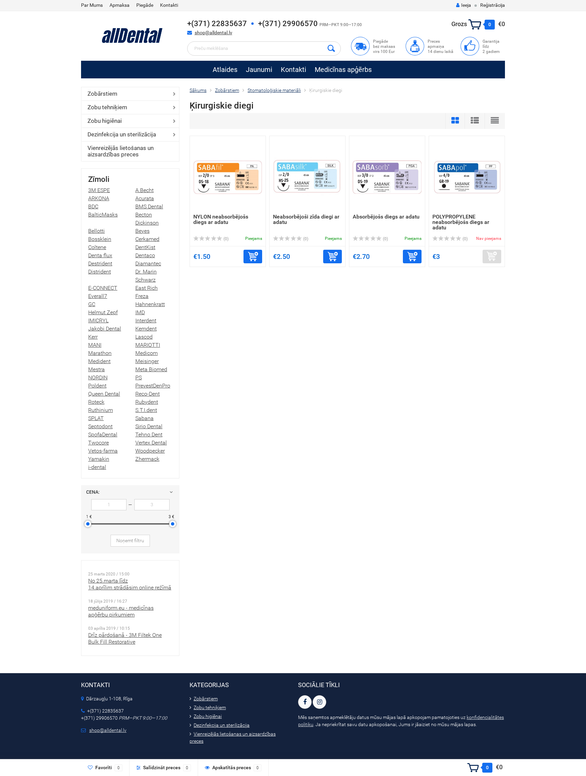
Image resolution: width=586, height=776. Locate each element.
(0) (225, 238)
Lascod (144, 337)
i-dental (97, 467)
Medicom (146, 353)
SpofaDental (102, 434)
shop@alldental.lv (213, 32)
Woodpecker (150, 451)
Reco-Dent (147, 394)
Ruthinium (100, 410)
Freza (142, 296)
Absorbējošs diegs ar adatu (386, 216)
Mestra (96, 369)
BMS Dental (149, 206)
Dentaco (145, 255)
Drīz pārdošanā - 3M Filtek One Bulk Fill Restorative (125, 638)
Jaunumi (259, 69)
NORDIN (98, 377)
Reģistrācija (492, 5)
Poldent (97, 385)
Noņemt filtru (130, 540)
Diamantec (148, 263)
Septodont (100, 426)
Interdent (145, 320)
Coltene (97, 247)
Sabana (144, 418)
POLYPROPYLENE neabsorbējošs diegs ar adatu (460, 222)
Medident (99, 361)
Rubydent (146, 402)
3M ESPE (99, 190)
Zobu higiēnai (104, 120)
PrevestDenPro (152, 385)
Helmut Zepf (103, 312)
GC (91, 304)
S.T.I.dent (146, 410)
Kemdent (146, 328)
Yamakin (98, 459)
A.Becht (144, 190)
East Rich (146, 288)
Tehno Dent (148, 434)
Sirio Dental (148, 426)
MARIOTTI (147, 345)
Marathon (100, 353)
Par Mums (92, 5)
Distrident (99, 271)
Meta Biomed (151, 369)
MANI (94, 345)
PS (138, 377)
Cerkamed (147, 239)
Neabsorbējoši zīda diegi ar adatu (306, 219)
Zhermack (147, 459)
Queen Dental (104, 394)
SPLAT (96, 418)
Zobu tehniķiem (107, 107)
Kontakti (169, 5)
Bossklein (99, 239)
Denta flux (100, 255)
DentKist (145, 247)
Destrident (100, 263)
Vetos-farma (103, 451)
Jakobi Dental (104, 328)
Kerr (93, 337)
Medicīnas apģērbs (343, 69)
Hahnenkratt (150, 304)
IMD (140, 312)
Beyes (142, 231)
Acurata (144, 198)
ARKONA (98, 198)
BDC (93, 206)
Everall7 (97, 296)
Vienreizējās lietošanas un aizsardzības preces (120, 151)
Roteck (96, 402)
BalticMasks (103, 214)
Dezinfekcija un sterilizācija (121, 134)
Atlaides (225, 69)
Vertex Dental (151, 442)
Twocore (98, 442)
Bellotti (96, 231)
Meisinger (147, 361)
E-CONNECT (102, 288)
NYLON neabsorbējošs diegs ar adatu (220, 219)
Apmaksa (120, 5)
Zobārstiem (102, 93)
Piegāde (144, 5)
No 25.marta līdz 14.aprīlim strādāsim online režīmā (129, 584)
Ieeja (466, 5)
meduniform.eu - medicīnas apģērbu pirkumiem (121, 611)
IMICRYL (98, 320)
